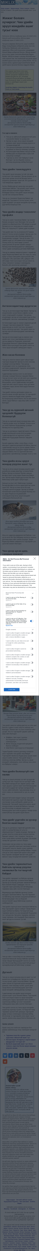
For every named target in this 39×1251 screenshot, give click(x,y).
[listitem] (19, 593)
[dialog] (19, 625)
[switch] (31, 598)
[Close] (35, 559)
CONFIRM (11, 689)
